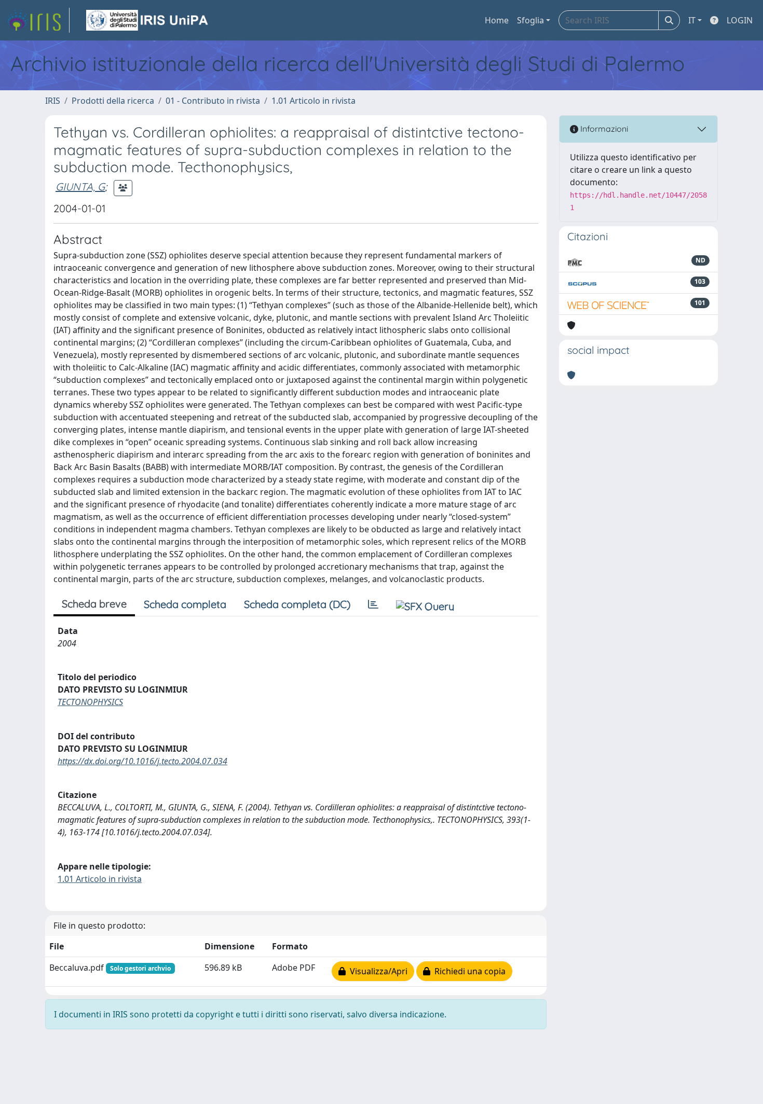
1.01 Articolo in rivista (313, 100)
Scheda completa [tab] (185, 604)
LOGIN (740, 20)
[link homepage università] (148, 20)
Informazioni (603, 128)
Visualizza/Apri (376, 971)
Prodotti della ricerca (113, 100)
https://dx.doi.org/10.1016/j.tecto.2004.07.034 (142, 761)
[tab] (373, 604)
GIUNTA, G (80, 186)
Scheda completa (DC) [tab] (297, 604)
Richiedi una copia (468, 971)
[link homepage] (38, 20)
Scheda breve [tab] (94, 603)
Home (497, 20)
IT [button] (692, 20)
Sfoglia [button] (530, 20)
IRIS (52, 100)
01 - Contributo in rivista (213, 100)
